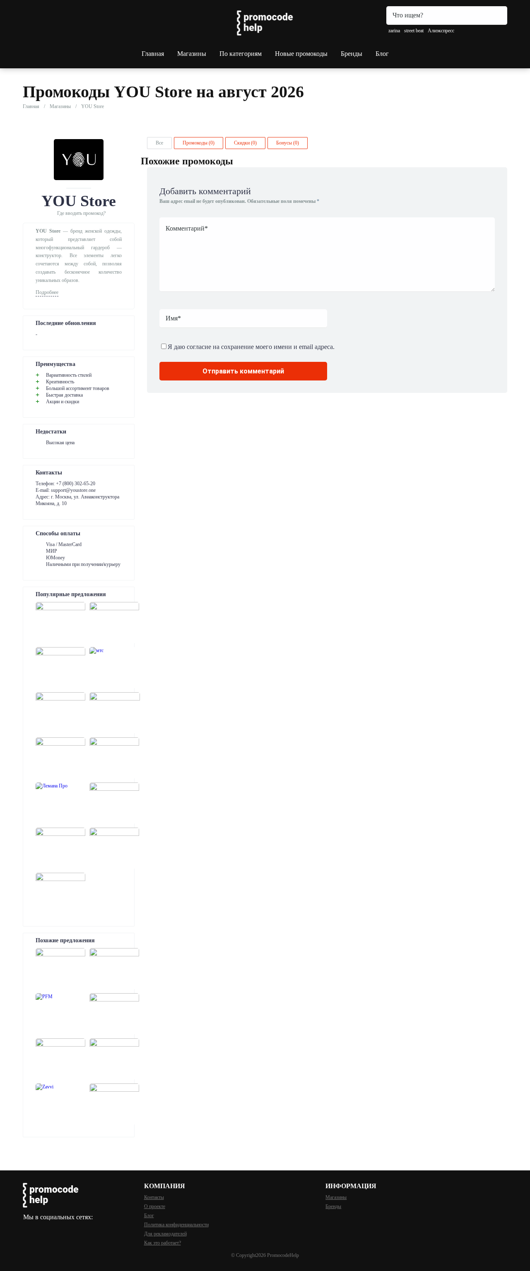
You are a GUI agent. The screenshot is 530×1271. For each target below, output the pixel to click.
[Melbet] (114, 712)
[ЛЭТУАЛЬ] (60, 667)
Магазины (191, 53)
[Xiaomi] (114, 622)
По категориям (240, 53)
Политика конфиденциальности (176, 1225)
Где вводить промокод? (81, 213)
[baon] (60, 968)
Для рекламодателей (165, 1234)
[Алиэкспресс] (60, 712)
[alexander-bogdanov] (114, 1103)
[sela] (114, 968)
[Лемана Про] (60, 802)
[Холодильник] (114, 757)
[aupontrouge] (114, 1058)
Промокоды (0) (198, 143)
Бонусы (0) (287, 143)
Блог (382, 53)
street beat (414, 31)
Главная (153, 53)
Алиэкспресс (441, 31)
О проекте (154, 1206)
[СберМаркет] (60, 622)
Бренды (351, 53)
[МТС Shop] (114, 667)
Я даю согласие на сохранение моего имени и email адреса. (251, 346)
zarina (394, 31)
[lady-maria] (114, 1013)
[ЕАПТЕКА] (60, 757)
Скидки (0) (245, 143)
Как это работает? (162, 1243)
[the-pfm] (60, 1013)
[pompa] (60, 1058)
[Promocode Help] (265, 23)
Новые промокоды (301, 53)
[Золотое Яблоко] (60, 893)
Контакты (154, 1197)
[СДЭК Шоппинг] (114, 848)
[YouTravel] (60, 848)
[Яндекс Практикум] (114, 802)
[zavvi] (60, 1103)
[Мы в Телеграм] (27, 1227)
